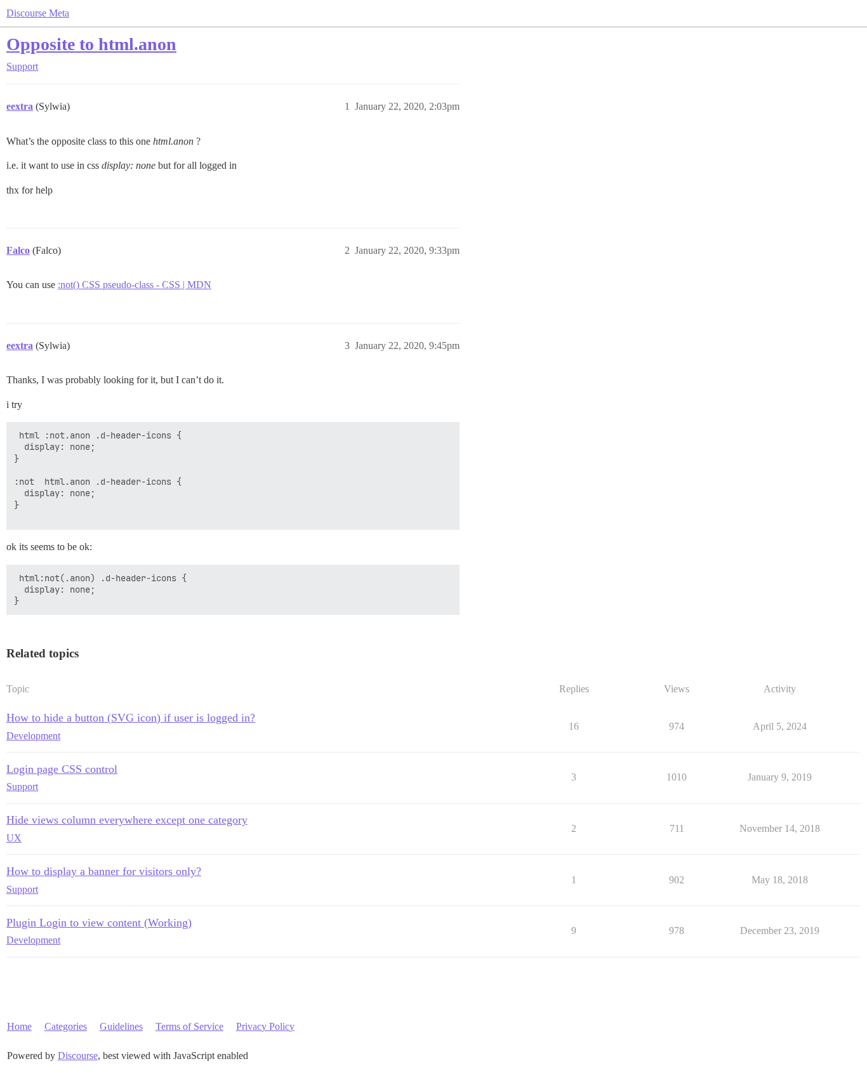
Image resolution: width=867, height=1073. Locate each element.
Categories (65, 1026)
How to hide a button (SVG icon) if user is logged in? (130, 717)
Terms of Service (189, 1026)
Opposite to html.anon (91, 44)
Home (19, 1026)
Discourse (78, 1055)
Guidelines (121, 1026)
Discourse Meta (37, 13)
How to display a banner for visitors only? (103, 871)
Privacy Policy (265, 1026)
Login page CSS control (61, 769)
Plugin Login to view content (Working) (99, 922)
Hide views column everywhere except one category (127, 819)
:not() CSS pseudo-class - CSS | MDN (134, 284)
